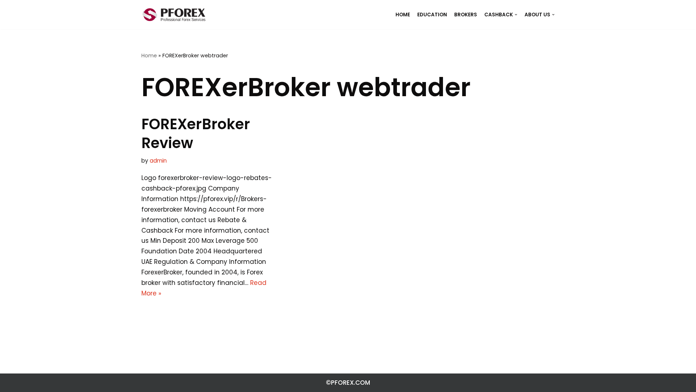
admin (158, 160)
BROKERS (465, 14)
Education (432, 14)
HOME (402, 14)
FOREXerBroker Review (195, 133)
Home (149, 55)
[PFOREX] (174, 15)
